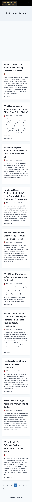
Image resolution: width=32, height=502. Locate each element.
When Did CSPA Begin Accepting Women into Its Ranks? (16, 403)
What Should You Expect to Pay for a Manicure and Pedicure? (15, 277)
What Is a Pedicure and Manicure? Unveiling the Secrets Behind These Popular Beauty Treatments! (15, 319)
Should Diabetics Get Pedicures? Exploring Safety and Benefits (13, 67)
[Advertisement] (16, 43)
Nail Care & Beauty (18, 74)
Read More (8, 96)
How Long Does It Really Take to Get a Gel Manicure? (15, 364)
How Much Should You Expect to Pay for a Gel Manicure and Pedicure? (15, 235)
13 (3, 488)
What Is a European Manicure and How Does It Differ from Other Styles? (16, 109)
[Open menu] (28, 3)
